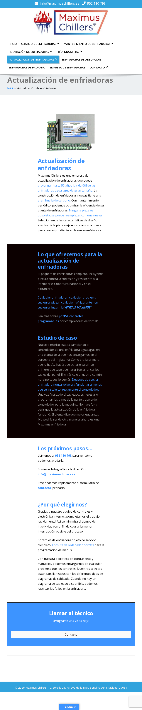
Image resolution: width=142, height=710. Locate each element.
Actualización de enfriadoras (31, 59)
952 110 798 (96, 3)
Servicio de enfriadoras (38, 44)
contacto (44, 488)
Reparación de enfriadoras (29, 52)
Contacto (97, 67)
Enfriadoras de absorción (81, 59)
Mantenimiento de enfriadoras (87, 44)
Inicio (13, 44)
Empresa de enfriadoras (67, 67)
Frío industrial (68, 52)
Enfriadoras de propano (27, 67)
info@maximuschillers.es (59, 3)
